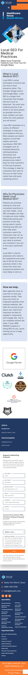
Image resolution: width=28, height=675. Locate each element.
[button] (8, 7)
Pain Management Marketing (19, 620)
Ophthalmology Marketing (19, 613)
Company (7, 500)
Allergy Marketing (6, 603)
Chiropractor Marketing (4, 612)
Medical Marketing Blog (7, 653)
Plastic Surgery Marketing (19, 623)
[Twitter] (6, 596)
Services (3, 636)
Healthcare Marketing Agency (9, 646)
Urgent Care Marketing (21, 627)
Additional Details (9, 536)
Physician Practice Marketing (8, 650)
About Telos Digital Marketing (9, 634)
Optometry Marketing (20, 616)
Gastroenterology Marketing (6, 622)
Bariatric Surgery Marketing (5, 606)
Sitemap (3, 655)
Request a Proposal (6, 641)
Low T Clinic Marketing (18, 606)
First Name (7, 473)
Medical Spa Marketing (18, 609)
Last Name (7, 480)
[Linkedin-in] (9, 596)
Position (6, 506)
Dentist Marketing (6, 615)
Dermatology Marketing (4, 618)
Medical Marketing (6, 643)
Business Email (8, 486)
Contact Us (4, 639)
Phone (6, 493)
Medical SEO (4, 648)
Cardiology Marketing (7, 609)
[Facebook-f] (2, 596)
